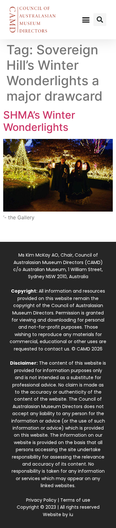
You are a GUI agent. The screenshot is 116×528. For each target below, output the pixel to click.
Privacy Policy (41, 500)
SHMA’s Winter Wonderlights (39, 121)
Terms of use (75, 500)
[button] (86, 20)
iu (71, 514)
